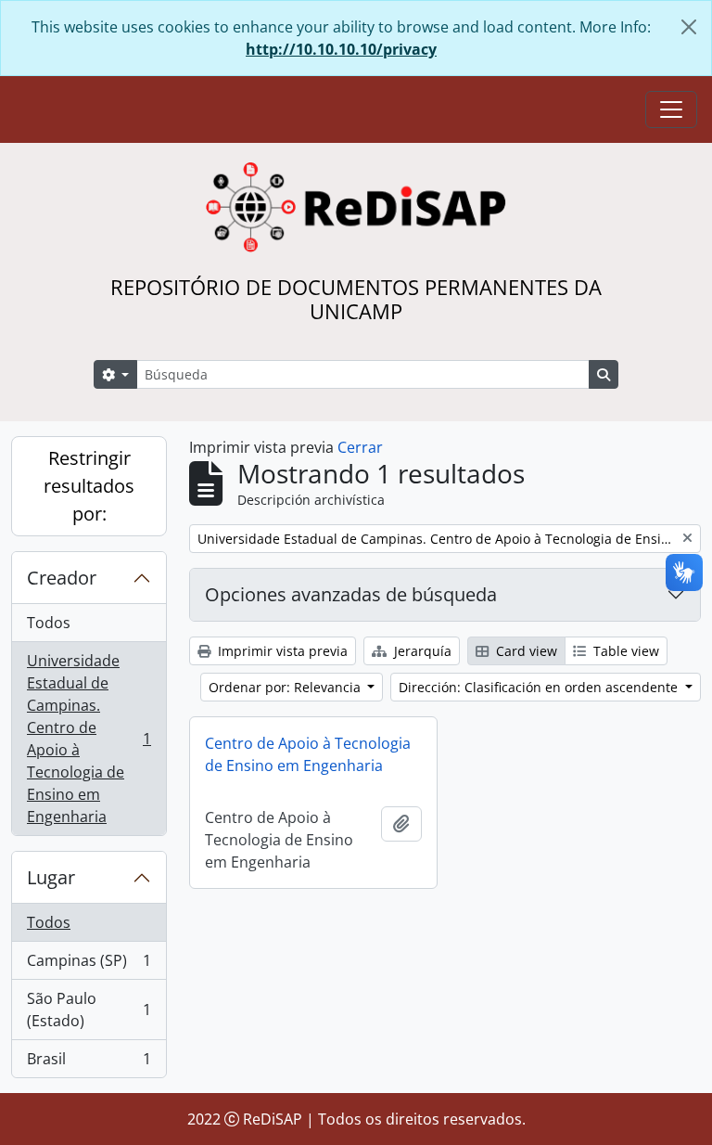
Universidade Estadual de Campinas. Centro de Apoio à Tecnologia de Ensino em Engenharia (88, 738)
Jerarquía (420, 651)
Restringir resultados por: (89, 485)
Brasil (88, 1063)
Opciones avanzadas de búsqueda (351, 594)
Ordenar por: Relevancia (286, 687)
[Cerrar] (689, 27)
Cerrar (360, 447)
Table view (624, 651)
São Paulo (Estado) (88, 1009)
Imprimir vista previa (281, 651)
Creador (61, 577)
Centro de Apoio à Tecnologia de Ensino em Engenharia (308, 754)
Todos (48, 622)
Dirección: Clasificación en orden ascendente (540, 687)
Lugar (51, 877)
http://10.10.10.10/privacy (341, 49)
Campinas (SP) (88, 965)
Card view (524, 651)
